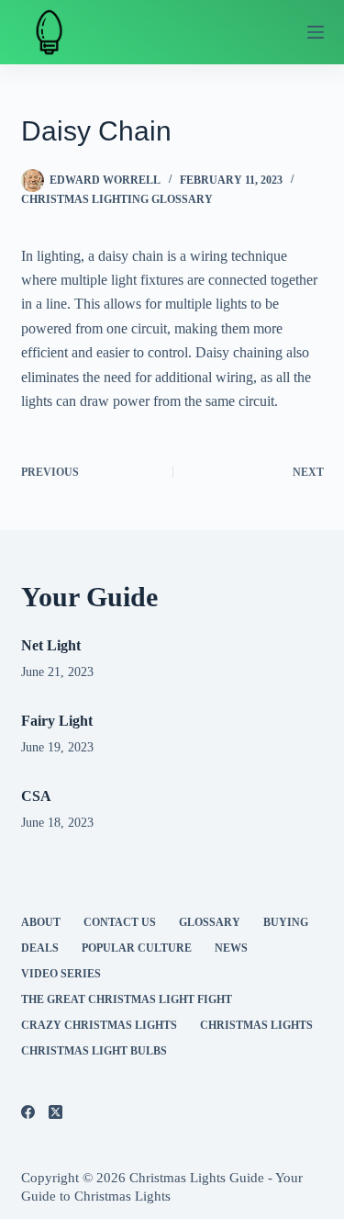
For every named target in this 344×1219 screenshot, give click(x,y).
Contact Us (119, 922)
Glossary (209, 922)
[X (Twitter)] (55, 1112)
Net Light (51, 645)
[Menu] (315, 32)
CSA (36, 796)
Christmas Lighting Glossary (117, 199)
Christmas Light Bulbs (94, 1050)
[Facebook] (28, 1112)
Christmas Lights (256, 1025)
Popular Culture (137, 948)
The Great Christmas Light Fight (126, 999)
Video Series (61, 973)
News (231, 948)
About (41, 922)
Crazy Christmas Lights (99, 1025)
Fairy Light (57, 720)
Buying (285, 922)
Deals (40, 948)
